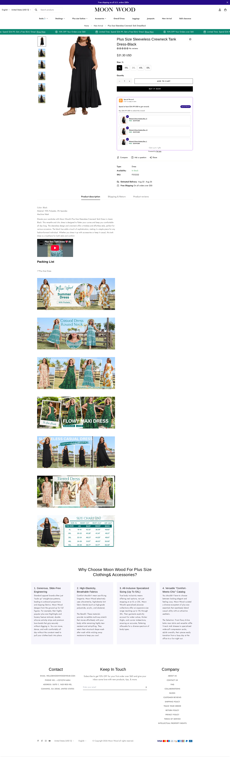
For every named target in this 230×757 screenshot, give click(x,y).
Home (86, 25)
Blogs (172, 693)
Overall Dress (119, 18)
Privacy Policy (172, 714)
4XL (141, 67)
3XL (133, 67)
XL (119, 67)
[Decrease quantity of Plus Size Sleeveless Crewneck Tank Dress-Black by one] (119, 81)
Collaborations (172, 688)
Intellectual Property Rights (172, 723)
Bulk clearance (185, 18)
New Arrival (167, 18)
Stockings (59, 18)
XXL (126, 67)
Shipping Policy (172, 701)
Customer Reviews (172, 697)
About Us (172, 676)
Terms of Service (172, 719)
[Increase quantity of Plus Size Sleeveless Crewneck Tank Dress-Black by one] (129, 81)
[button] (123, 48)
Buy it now (155, 89)
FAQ (172, 684)
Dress (134, 166)
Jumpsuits (150, 18)
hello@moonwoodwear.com (60, 676)
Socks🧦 (42, 18)
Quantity (120, 75)
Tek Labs (158, 151)
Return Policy (172, 710)
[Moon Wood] (115, 10)
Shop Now (49, 31)
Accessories (99, 18)
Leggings (135, 18)
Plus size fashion (78, 18)
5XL (148, 67)
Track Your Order (172, 706)
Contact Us (172, 680)
